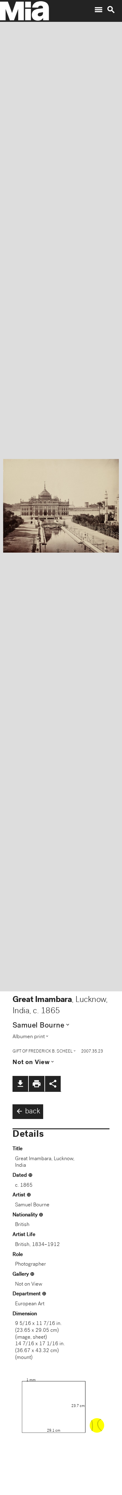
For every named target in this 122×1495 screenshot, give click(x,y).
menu (98, 9)
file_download (20, 1083)
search (111, 9)
